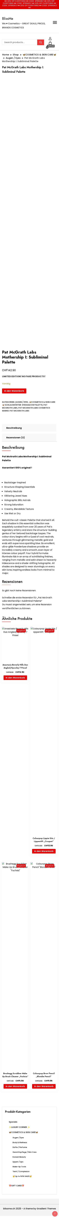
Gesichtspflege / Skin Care (24, 1152)
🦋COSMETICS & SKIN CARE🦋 (23, 1132)
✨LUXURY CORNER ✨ (19, 1127)
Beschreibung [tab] (14, 428)
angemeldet (19, 604)
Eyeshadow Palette (32, 405)
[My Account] (50, 38)
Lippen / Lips (18, 1162)
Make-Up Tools (19, 1166)
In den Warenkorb (14, 390)
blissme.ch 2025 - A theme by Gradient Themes (29, 1208)
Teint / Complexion (21, 1171)
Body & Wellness (20, 1142)
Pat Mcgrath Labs (19, 410)
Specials (13, 1122)
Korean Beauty (19, 1157)
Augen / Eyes (21, 402)
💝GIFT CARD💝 (16, 1185)
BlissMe (7, 18)
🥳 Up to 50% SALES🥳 (22, 1176)
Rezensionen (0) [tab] (15, 437)
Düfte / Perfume (20, 1147)
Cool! (48, 4)
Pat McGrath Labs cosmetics (34, 407)
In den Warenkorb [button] (15, 677)
